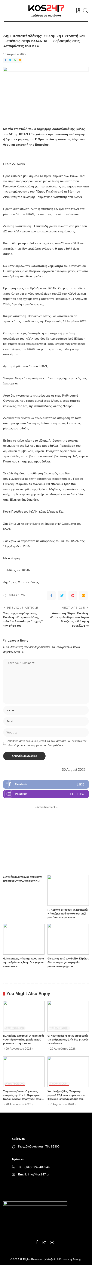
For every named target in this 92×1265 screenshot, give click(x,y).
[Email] (20, 60)
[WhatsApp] (15, 60)
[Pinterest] (72, 595)
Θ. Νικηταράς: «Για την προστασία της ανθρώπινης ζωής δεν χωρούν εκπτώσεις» (23, 962)
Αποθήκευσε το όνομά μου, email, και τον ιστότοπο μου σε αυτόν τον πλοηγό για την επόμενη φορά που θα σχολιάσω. (46, 743)
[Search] (84, 10)
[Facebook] (5, 60)
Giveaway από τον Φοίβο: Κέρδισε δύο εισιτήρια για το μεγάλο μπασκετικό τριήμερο (68, 962)
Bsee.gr (77, 1259)
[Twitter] (10, 60)
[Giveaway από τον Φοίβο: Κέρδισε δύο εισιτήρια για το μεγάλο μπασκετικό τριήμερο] (68, 939)
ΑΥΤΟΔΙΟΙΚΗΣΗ (15, 1028)
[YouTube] (52, 1242)
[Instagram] (46, 794)
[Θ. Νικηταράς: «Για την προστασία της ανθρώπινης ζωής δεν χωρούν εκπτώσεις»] (24, 939)
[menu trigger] (8, 10)
